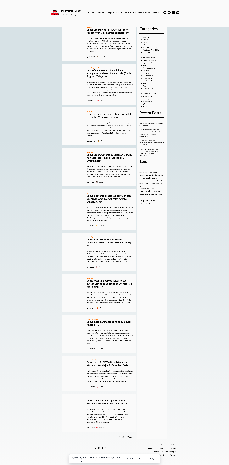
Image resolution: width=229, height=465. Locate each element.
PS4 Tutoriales (148, 78)
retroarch (149, 197)
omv (150, 183)
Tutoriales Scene (149, 96)
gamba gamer (151, 178)
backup (154, 170)
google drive (142, 181)
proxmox (144, 188)
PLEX (140, 188)
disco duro (150, 172)
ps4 (148, 188)
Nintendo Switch (91, 360)
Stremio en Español (149, 94)
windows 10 (147, 204)
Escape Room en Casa (150, 47)
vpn (161, 200)
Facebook (173, 448)
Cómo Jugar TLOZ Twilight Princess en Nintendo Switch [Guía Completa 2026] (108, 364)
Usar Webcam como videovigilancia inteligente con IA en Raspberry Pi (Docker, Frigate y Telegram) (110, 73)
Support (161, 455)
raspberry (152, 188)
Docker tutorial (143, 175)
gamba (142, 178)
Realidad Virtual (148, 88)
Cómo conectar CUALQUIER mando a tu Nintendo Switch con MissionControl (108, 402)
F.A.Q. (161, 448)
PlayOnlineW (71, 10)
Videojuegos (147, 101)
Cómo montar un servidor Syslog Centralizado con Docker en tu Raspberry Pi (109, 242)
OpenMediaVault (149, 63)
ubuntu (158, 200)
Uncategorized (148, 99)
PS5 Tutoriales (148, 81)
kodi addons (160, 181)
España (149, 175)
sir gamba (144, 200)
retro (145, 197)
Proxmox (146, 71)
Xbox (145, 106)
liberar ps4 (141, 183)
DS (144, 45)
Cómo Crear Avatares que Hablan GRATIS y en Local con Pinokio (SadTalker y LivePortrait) (109, 157)
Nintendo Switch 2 (149, 60)
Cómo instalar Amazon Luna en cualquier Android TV (109, 323)
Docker (89, 68)
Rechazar (142, 459)
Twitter (173, 455)
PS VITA (146, 73)
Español (155, 175)
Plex (144, 65)
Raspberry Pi (90, 27)
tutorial (153, 200)
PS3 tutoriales (148, 76)
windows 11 (155, 204)
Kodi (144, 55)
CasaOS (146, 40)
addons (144, 170)
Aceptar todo (131, 459)
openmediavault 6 (153, 186)
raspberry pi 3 (156, 191)
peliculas (160, 186)
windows (141, 203)
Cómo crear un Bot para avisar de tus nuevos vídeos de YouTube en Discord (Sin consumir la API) (109, 283)
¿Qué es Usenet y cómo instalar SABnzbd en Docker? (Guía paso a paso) (109, 116)
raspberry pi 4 (144, 194)
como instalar (143, 172)
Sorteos (145, 91)
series (153, 197)
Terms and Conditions (161, 452)
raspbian (160, 194)
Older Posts (127, 436)
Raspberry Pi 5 (154, 194)
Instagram (172, 452)
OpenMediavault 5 (143, 186)
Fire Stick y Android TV (93, 319)
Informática (90, 111)
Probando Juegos (149, 68)
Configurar (153, 459)
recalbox (141, 197)
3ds (140, 170)
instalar (147, 181)
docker (155, 172)
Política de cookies (100, 461)
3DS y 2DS (146, 37)
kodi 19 (155, 180)
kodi (151, 181)
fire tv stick (160, 175)
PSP (144, 83)
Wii (144, 104)
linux (146, 183)
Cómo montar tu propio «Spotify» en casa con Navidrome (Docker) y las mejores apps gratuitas (109, 198)
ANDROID (149, 170)
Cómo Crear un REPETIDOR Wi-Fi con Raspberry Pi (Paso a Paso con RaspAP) (108, 31)
